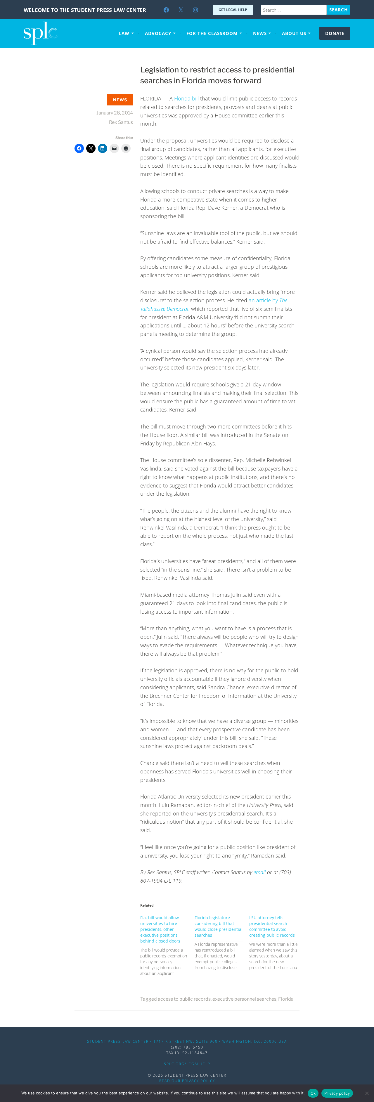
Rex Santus (121, 122)
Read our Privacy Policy (187, 1080)
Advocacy (158, 33)
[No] (367, 1093)
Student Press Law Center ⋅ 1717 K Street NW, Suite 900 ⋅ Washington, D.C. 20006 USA (187, 1041)
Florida (286, 999)
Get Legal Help (233, 9)
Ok (313, 1093)
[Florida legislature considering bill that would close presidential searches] (222, 943)
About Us (294, 33)
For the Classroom (212, 33)
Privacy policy (337, 1093)
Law (124, 33)
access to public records (184, 999)
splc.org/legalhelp (187, 1063)
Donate (334, 33)
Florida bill (186, 98)
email (260, 872)
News (260, 33)
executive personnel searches (244, 999)
